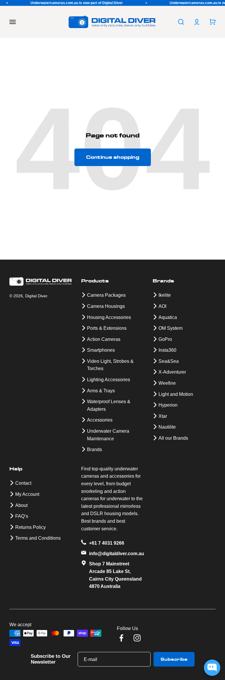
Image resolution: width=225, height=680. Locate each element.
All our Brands (173, 438)
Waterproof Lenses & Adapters (108, 405)
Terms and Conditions (38, 538)
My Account (27, 494)
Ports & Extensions (107, 328)
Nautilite (167, 426)
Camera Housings (106, 306)
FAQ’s (21, 516)
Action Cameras (103, 339)
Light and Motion (175, 394)
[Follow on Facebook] (121, 638)
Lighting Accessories (108, 379)
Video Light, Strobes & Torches (110, 365)
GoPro (165, 339)
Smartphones (101, 350)
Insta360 (167, 350)
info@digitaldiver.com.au (116, 553)
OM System (170, 328)
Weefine (167, 383)
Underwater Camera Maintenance (108, 435)
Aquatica (167, 317)
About (21, 505)
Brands (94, 449)
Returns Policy (30, 527)
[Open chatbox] (212, 668)
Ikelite (164, 295)
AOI (162, 306)
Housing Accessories (109, 317)
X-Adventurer (172, 372)
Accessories (99, 419)
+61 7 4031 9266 (106, 543)
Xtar (162, 416)
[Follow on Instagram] (137, 638)
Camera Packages (106, 295)
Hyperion (168, 405)
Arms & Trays (101, 390)
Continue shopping (112, 157)
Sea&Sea (168, 361)
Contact (23, 483)
